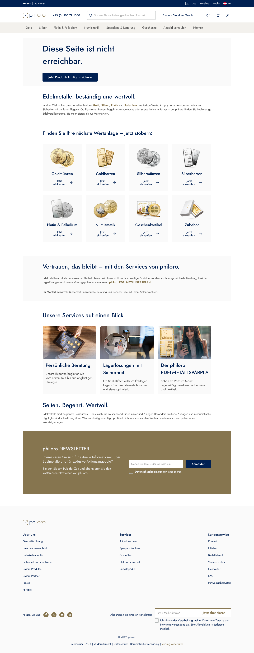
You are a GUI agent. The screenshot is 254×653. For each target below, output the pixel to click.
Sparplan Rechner (130, 548)
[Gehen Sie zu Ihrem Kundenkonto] (227, 15)
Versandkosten (216, 562)
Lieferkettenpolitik (33, 555)
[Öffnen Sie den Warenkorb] (217, 15)
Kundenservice (218, 534)
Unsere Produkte (32, 569)
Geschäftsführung (33, 541)
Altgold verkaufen (174, 27)
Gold (29, 27)
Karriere (27, 590)
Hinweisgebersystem (219, 583)
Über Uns (29, 534)
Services (125, 534)
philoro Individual (130, 562)
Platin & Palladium (65, 27)
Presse (26, 583)
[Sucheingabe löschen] (152, 15)
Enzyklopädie (127, 569)
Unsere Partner (31, 576)
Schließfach (126, 555)
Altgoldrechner (128, 541)
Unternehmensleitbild (35, 548)
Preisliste (204, 3)
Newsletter (214, 569)
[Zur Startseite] (34, 15)
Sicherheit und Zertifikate (37, 562)
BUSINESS (40, 3)
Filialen (216, 3)
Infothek (198, 27)
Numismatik (91, 27)
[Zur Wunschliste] (207, 15)
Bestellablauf (215, 555)
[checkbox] (131, 472)
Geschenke (149, 27)
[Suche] (91, 15)
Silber (43, 27)
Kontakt (212, 541)
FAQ (211, 576)
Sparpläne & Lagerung (120, 27)
